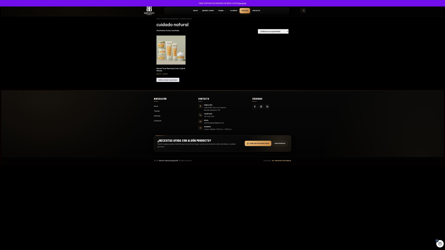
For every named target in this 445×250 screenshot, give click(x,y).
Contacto (256, 10)
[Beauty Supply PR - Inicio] (149, 10)
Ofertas (245, 10)
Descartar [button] (242, 3)
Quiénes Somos (208, 10)
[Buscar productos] (303, 10)
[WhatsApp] (267, 106)
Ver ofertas (280, 143)
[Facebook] (254, 106)
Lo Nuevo (233, 10)
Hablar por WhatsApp (259, 143)
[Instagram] (261, 106)
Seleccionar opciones (167, 80)
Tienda (221, 10)
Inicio (195, 10)
